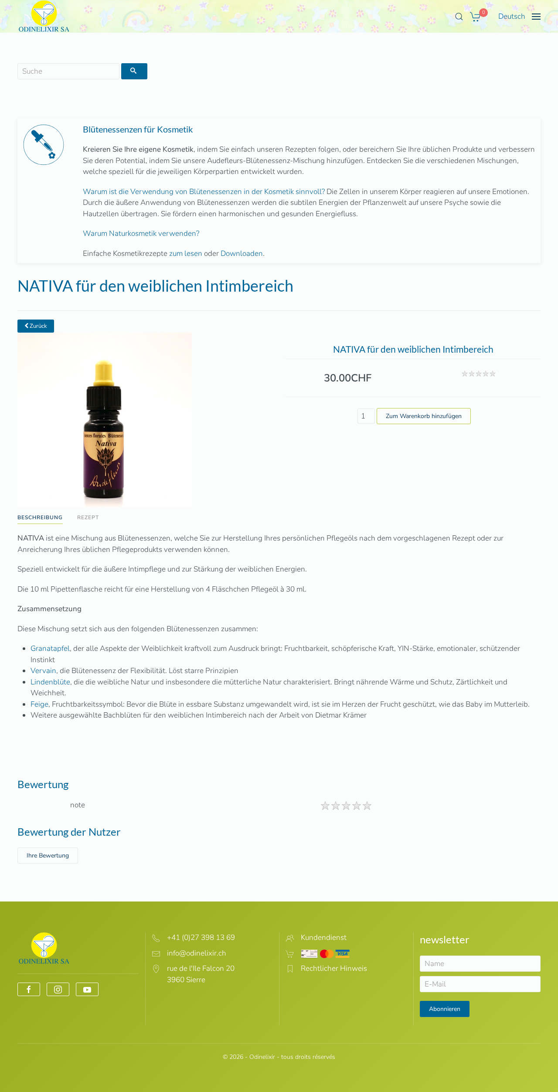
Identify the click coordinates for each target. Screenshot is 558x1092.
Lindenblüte (50, 682)
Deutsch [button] (511, 16)
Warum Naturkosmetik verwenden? (141, 233)
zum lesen (185, 253)
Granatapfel (50, 648)
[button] (459, 16)
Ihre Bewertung (48, 855)
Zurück (37, 326)
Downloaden (242, 253)
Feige (39, 704)
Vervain (43, 671)
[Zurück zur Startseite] (44, 16)
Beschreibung (40, 517)
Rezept (88, 517)
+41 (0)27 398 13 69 (201, 937)
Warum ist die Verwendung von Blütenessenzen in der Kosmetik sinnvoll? (204, 192)
